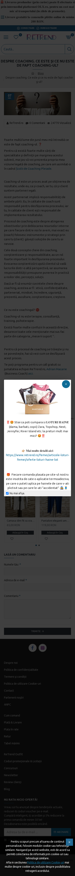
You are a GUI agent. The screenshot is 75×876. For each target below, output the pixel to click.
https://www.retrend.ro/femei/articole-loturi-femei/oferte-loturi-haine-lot (37, 457)
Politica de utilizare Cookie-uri (45, 862)
